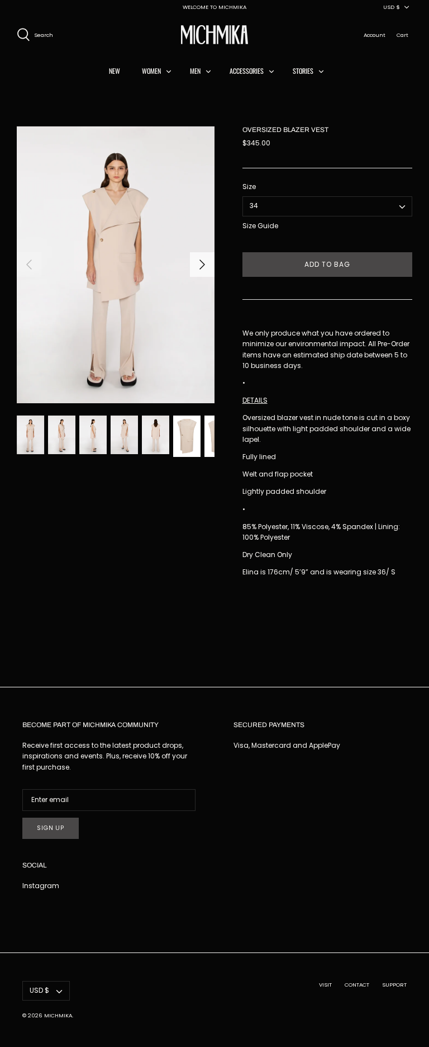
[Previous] (29, 264)
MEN (195, 71)
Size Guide (260, 226)
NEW (114, 71)
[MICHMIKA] (214, 34)
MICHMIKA (58, 1015)
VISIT (325, 984)
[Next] (202, 264)
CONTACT (357, 984)
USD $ (391, 7)
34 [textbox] (254, 205)
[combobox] (327, 206)
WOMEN (151, 71)
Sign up (50, 828)
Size (249, 186)
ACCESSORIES (247, 71)
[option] (115, 264)
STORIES (303, 71)
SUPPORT (394, 984)
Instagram (40, 885)
